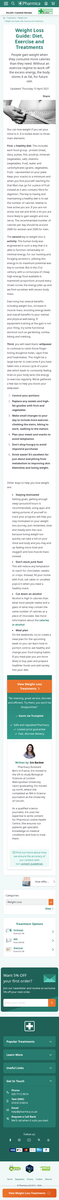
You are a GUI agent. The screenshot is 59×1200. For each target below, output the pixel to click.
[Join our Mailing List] (52, 1003)
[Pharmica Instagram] (19, 1140)
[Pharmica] (29, 1026)
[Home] (4, 18)
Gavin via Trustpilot (31, 716)
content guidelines (32, 863)
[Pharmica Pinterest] (48, 1140)
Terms (10, 1179)
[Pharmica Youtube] (29, 1140)
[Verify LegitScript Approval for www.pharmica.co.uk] (30, 1169)
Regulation (19, 1179)
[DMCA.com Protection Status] (44, 1168)
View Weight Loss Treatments (29, 686)
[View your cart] (53, 3)
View (48, 908)
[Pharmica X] (39, 1140)
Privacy (30, 1179)
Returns (48, 1179)
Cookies (39, 1179)
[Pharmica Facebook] (10, 1140)
